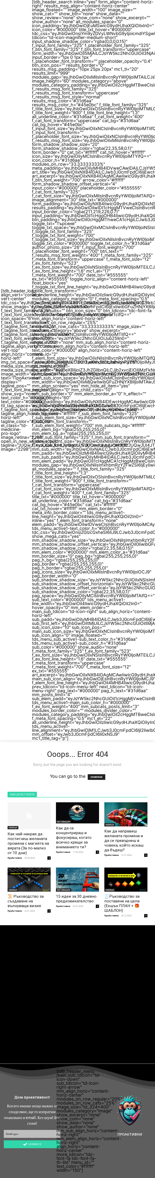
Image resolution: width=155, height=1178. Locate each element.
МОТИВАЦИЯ (63, 821)
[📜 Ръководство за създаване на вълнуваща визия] (29, 880)
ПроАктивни (15, 857)
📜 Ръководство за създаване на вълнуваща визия (26, 901)
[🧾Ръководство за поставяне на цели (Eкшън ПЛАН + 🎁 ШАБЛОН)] (125, 880)
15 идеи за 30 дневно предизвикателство (76, 898)
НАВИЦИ (13, 827)
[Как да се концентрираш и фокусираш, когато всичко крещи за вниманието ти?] (77, 812)
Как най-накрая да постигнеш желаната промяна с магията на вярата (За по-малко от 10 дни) (28, 843)
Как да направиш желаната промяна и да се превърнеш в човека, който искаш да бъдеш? (123, 840)
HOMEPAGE (96, 777)
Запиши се (34, 1144)
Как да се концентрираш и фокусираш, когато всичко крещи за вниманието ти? (73, 837)
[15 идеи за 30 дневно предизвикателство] (77, 880)
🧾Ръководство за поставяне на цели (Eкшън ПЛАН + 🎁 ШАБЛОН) (122, 903)
